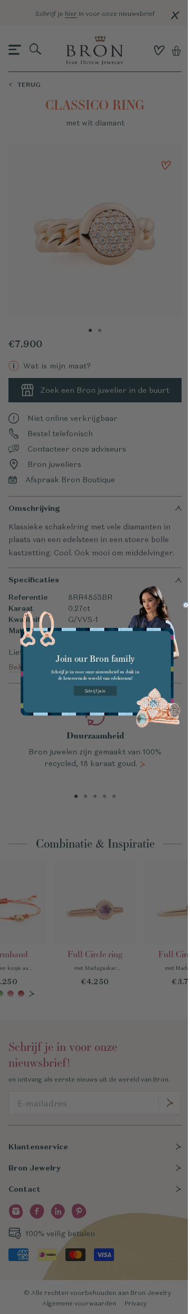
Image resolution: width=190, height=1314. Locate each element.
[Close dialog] (185, 604)
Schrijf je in (94, 690)
